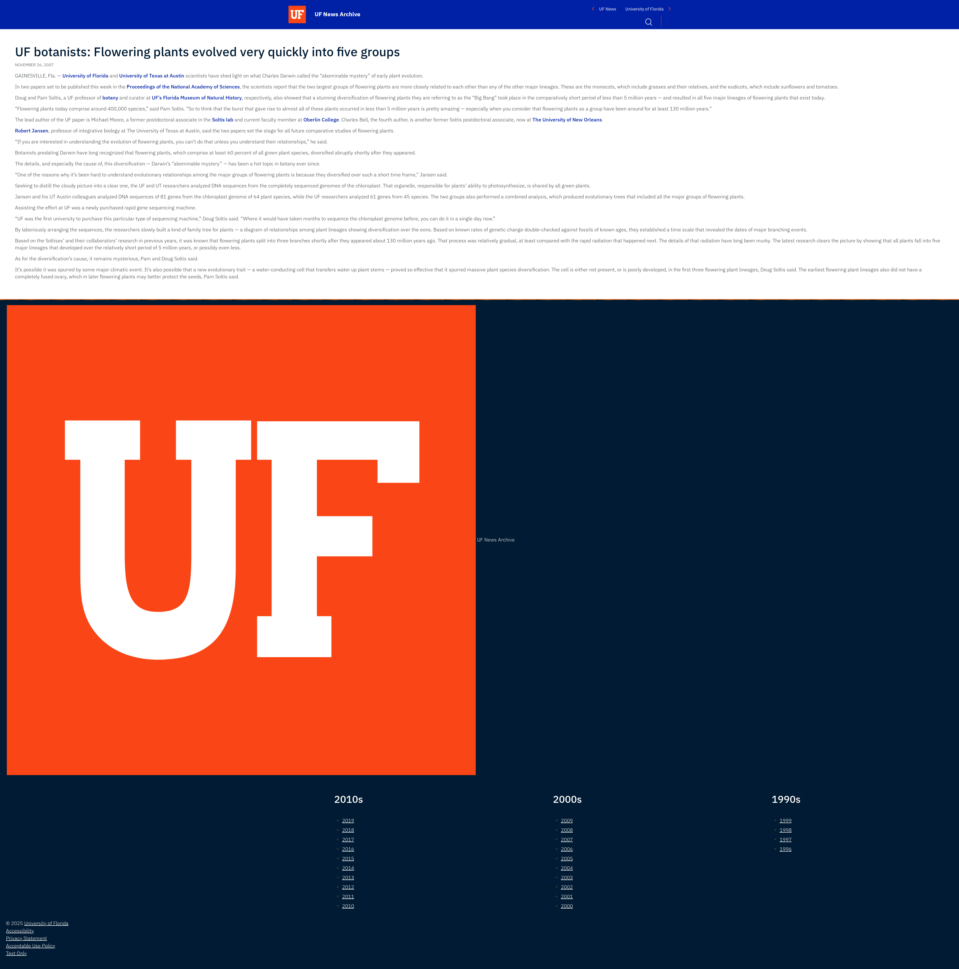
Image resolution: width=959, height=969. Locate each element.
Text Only (16, 953)
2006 (567, 849)
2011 (348, 896)
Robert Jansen (31, 130)
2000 (567, 906)
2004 (567, 868)
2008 (567, 830)
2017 (348, 839)
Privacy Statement (26, 938)
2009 (567, 820)
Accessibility (20, 930)
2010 (348, 906)
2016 (348, 849)
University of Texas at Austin (151, 75)
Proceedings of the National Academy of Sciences (183, 86)
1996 (786, 849)
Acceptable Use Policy (30, 945)
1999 (786, 820)
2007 (567, 839)
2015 (348, 858)
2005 (567, 858)
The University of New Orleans (567, 119)
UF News (607, 9)
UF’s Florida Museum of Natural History (197, 97)
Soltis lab (222, 119)
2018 (348, 830)
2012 (348, 887)
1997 (786, 839)
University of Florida (644, 9)
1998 (786, 830)
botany (110, 97)
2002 (567, 887)
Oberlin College (321, 119)
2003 (567, 877)
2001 (567, 896)
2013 (348, 877)
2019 (348, 820)
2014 (348, 868)
